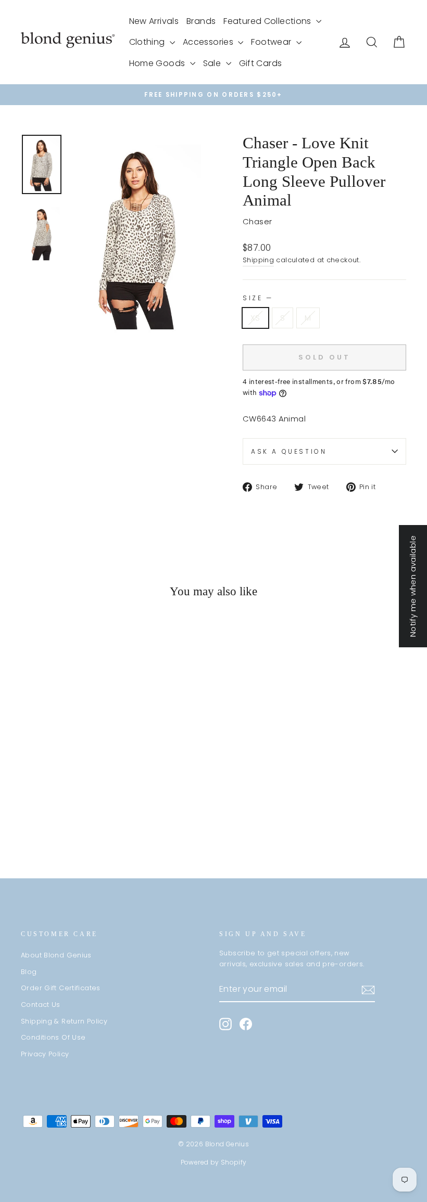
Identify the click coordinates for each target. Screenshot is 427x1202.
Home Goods (158, 63)
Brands (201, 21)
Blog (29, 971)
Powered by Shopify (214, 1162)
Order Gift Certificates (61, 987)
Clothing (148, 42)
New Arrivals (154, 21)
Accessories (209, 42)
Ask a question (288, 451)
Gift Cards (260, 63)
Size (257, 297)
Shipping (258, 259)
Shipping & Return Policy (64, 1021)
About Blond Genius (56, 955)
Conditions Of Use (53, 1037)
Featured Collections (268, 21)
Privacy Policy (45, 1054)
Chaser (257, 221)
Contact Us (40, 1004)
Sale (213, 63)
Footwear (272, 42)
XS (255, 317)
